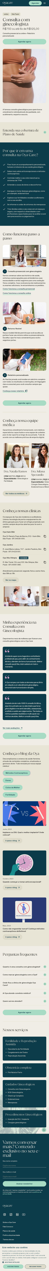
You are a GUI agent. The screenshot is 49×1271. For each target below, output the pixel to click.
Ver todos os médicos (14, 493)
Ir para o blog (11, 841)
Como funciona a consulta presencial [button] (19, 289)
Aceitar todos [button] (13, 1266)
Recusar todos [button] (35, 1266)
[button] (24, 967)
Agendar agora (24, 42)
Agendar (35, 3)
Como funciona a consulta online (17, 293)
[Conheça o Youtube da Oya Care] (24, 1216)
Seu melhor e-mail (9, 1172)
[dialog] (24, 1257)
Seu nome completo (10, 1161)
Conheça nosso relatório (13, 391)
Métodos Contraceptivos (17, 773)
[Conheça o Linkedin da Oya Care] (17, 1216)
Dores (8, 780)
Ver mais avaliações (11, 728)
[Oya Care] (8, 3)
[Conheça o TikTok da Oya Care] (11, 1216)
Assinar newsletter (24, 1184)
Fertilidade (10, 795)
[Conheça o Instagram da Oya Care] (4, 1216)
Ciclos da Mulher (12, 787)
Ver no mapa (10, 580)
